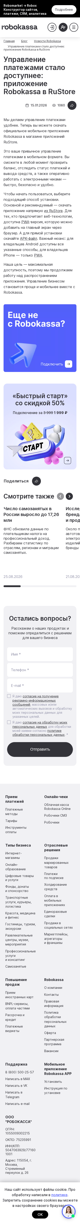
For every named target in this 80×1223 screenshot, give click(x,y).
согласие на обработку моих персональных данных (39, 724)
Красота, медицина (20, 915)
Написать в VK (16, 1085)
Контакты (51, 994)
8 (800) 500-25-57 (19, 1072)
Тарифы (11, 821)
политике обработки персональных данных (38, 733)
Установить (53, 1081)
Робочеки (51, 822)
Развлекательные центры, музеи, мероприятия (19, 939)
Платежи (54, 876)
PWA (25, 222)
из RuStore (53, 210)
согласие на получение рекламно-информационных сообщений (35, 700)
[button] (69, 497)
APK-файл (28, 238)
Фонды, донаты (17, 888)
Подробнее (64, 9)
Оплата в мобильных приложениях (54, 900)
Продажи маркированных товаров (56, 862)
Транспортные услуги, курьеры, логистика (18, 902)
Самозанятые (15, 966)
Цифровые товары (19, 878)
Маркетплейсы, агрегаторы (56, 938)
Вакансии (51, 1051)
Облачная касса (57, 807)
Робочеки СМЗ (55, 815)
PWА (38, 255)
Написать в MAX (17, 1079)
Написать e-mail (17, 1104)
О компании (53, 987)
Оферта (50, 1033)
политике (59, 1195)
